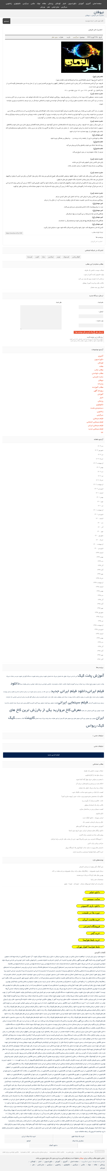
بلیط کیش (14, 982)
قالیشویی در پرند (87, 1078)
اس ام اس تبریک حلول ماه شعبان (67, 676)
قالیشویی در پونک (74, 1078)
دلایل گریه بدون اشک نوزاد (23, 1028)
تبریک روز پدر (58, 989)
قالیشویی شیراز (23, 1078)
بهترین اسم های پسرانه (56, 985)
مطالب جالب (98, 370)
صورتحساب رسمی (85, 1042)
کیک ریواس (95, 726)
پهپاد (12, 1110)
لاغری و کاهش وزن (28, 703)
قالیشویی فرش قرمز (98, 1081)
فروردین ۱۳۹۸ (98, 629)
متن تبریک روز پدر (99, 1089)
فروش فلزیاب (91, 1060)
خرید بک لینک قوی (78, 1136)
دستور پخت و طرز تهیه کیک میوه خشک (39, 1024)
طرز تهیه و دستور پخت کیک (72, 1046)
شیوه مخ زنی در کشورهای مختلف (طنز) (19, 1039)
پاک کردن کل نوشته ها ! (84, 332)
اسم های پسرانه (15, 967)
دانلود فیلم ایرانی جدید (69, 691)
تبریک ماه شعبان (52, 676)
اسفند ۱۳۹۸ (99, 586)
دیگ (43, 257)
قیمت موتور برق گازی (41, 703)
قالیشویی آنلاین (12, 1064)
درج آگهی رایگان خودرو (76, 1021)
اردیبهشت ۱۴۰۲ (98, 484)
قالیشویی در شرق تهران (11, 1071)
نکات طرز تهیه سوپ (65, 1106)
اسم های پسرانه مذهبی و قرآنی (84, 971)
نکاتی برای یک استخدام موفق (94, 805)
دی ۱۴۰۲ (100, 471)
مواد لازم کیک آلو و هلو (97, 1099)
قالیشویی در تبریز (86, 1071)
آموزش (81, 4)
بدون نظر (55, 37)
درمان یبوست (7, 692)
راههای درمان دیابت (98, 697)
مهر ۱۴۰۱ (100, 501)
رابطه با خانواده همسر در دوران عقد (62, 1032)
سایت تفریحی (98, 377)
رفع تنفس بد (88, 697)
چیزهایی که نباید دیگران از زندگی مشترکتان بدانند (72, 1117)
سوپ (100, 1039)
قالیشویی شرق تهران (36, 1078)
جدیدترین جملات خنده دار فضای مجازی (92, 996)
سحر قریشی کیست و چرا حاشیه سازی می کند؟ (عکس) (44, 1035)
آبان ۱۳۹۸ (100, 604)
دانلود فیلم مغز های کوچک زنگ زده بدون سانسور (27, 1017)
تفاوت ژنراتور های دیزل (91, 992)
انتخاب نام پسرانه (10, 974)
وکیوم (63, 1110)
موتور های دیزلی (55, 1099)
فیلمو (29, 1141)
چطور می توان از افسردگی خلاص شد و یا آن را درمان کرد (52, 1114)
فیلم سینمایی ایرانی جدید (46, 1064)
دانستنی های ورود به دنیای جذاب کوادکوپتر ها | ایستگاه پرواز (84, 847)
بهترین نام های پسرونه (89, 989)
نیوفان (100, 380)
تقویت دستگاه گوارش (29, 676)
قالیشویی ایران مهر (61, 1067)
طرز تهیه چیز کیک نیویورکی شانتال (20, 1046)
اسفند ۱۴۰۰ (99, 518)
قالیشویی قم (86, 1081)
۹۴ (102, 433)
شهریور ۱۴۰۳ (99, 450)
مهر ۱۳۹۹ (100, 574)
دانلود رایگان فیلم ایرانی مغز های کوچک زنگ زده (60, 1007)
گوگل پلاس (76, 257)
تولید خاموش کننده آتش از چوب (94, 274)
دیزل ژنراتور (80, 1032)
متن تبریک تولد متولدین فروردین (36, 1085)
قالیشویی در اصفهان (12, 1067)
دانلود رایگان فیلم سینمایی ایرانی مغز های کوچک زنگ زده (23, 1007)
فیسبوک (66, 257)
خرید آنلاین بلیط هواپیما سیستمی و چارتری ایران (88, 852)
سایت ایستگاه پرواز (70, 1035)
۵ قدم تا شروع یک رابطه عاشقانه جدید (88, 1132)
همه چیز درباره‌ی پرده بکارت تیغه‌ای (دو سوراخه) (82, 1110)
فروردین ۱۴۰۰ (98, 548)
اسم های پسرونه (68, 971)
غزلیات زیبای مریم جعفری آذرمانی (53, 1056)
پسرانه (100, 384)
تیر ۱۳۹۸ (100, 621)
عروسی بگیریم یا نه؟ (12, 1049)
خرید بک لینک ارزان (29, 1136)
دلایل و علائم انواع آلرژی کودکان (44, 1028)
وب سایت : (99, 321)
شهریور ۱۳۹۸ (99, 612)
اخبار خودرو (21, 960)
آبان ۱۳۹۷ (100, 651)
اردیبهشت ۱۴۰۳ (98, 463)
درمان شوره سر (32, 692)
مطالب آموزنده (97, 387)
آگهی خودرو (84, 960)
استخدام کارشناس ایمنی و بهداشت (93, 967)
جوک (38, 4)
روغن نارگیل (80, 697)
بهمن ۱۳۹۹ (99, 557)
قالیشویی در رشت (43, 1071)
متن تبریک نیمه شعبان (16, 703)
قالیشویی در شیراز (53, 1074)
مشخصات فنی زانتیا (97, 879)
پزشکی (50, 4)
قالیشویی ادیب (100, 1067)
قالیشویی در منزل (99, 1078)
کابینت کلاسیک (96, 1121)
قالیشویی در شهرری (81, 1074)
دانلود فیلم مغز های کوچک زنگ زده (80, 1017)
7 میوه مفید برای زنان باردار (95, 957)
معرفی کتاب (17, 1092)
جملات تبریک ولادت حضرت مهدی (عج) (66, 996)
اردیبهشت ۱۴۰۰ (98, 544)
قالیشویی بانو (49, 1067)
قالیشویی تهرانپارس (27, 1067)
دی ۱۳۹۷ (100, 642)
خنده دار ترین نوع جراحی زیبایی (36, 1003)
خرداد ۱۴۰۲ (99, 480)
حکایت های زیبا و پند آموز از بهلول (93, 283)
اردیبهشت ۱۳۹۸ (98, 625)
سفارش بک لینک (78, 1141)
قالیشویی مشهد (67, 1081)
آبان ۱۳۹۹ (100, 569)
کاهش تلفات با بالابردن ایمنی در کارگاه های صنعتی (52, 1121)
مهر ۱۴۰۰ (100, 531)
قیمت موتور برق (52, 703)
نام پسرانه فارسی (62, 1103)
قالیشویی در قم (25, 1074)
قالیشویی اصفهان (89, 1067)
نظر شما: (59, 302)
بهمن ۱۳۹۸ (99, 591)
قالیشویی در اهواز (99, 1071)
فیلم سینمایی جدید (95, 429)
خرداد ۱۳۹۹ (99, 578)
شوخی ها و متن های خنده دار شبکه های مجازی (47, 1039)
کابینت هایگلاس (12, 1117)
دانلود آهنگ (53, 1145)
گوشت (53, 1128)
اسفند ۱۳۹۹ (99, 552)
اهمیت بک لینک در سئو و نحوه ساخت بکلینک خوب (87, 792)
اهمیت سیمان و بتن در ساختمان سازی (91, 809)
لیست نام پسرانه (59, 1085)
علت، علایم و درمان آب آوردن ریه (92, 800)
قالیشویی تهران (39, 1067)
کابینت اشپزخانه (32, 1117)
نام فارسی (28, 1099)
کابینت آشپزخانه (44, 1117)
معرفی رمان (73, 1092)
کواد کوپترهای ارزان (76, 1124)
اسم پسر (59, 971)
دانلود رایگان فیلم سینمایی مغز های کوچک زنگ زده (87, 1010)
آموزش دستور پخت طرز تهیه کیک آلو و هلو (89, 826)
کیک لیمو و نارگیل (14, 1124)
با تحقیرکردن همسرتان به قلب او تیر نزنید (56, 982)
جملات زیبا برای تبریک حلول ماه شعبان (91, 788)
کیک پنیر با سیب (67, 1128)
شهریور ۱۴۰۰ (99, 535)
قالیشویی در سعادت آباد (28, 1071)
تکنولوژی (17, 4)
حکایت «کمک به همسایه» (59, 684)
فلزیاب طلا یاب (65, 1060)
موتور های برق (75, 718)
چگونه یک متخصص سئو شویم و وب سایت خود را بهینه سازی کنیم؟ (82, 796)
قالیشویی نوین (45, 1081)
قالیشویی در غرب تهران (39, 1074)
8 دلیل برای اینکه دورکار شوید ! (44, 957)
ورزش (42, 7)
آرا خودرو (29, 957)
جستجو (6, 21)
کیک (11, 718)
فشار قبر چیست (80, 1060)
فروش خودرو (13, 1056)
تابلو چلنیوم (99, 813)
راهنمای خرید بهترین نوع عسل (39, 1032)
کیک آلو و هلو (33, 1124)
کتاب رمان (23, 1121)
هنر (48, 7)
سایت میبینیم (93, 899)
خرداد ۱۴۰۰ (99, 540)
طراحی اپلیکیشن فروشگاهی (43, 1042)
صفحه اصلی (97, 4)
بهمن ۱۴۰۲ (99, 467)
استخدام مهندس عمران (33, 964)
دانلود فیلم (94, 892)
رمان (4, 1032)
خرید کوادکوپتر (52, 1003)
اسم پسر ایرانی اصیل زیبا (13, 971)
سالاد (89, 1035)
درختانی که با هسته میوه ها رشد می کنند (91, 279)
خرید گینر (95, 933)
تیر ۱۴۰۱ (100, 505)
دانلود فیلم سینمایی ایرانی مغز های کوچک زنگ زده (26, 1014)
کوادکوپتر (102, 1124)
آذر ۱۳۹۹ (100, 565)
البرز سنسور (55, 974)
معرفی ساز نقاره (86, 711)
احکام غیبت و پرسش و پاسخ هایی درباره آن (89, 783)
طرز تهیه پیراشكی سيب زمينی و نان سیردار (47, 1046)
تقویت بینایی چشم (41, 676)
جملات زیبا (86, 684)
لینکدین (51, 257)
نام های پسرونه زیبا (88, 1103)
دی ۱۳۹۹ (100, 561)
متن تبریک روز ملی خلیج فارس (14, 1085)
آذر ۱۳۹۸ (100, 599)
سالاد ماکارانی (82, 1035)
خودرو (80, 1007)
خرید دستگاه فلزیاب (78, 1003)
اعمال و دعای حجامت (67, 974)
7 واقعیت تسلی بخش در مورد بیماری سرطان (70, 957)
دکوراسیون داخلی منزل (93, 1032)
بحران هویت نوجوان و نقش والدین (30, 982)
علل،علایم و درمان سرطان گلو (38, 697)
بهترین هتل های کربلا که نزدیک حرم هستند (90, 875)
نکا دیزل (30, 1106)
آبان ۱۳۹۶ (100, 659)
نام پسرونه (35, 1103)
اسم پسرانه (51, 971)
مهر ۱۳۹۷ (100, 655)
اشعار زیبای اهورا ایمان (97, 974)
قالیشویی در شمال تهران (96, 1074)
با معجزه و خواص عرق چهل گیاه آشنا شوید (89, 779)
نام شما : (100, 302)
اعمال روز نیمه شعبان (97, 287)
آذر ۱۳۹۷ (100, 646)
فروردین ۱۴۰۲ (98, 488)
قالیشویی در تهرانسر (73, 1071)
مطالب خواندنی (97, 373)
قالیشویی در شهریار (67, 1074)
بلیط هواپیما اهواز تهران (88, 946)
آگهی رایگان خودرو (73, 960)
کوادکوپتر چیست (47, 1124)
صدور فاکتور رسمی (98, 1042)
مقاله (44, 4)
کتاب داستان (31, 1121)
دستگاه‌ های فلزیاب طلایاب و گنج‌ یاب (78, 1028)
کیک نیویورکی (93, 1128)
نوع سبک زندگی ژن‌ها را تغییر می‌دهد (85, 1106)
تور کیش (42, 992)
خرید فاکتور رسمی (64, 1003)
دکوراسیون (72, 4)
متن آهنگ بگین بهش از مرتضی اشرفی (91, 866)
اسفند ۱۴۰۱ (99, 493)
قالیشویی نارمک (55, 1081)
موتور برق (92, 718)
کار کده (72, 1121)
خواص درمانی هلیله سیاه (27, 684)
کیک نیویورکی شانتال (80, 1128)
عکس (33, 4)
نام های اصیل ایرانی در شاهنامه (14, 1099)
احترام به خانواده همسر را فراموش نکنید (40, 960)
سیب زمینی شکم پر (75, 1039)
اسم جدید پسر (70, 967)
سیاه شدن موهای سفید (61, 697)
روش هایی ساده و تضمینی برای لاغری (91, 835)
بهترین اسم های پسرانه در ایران (36, 985)
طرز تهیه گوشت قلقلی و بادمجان (35, 1049)
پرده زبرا (44, 1110)
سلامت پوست (72, 697)
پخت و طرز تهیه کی (53, 1110)
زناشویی (9, 4)
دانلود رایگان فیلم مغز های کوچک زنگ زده (26, 1010)
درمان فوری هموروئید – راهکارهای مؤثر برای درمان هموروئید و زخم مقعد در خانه (77, 871)
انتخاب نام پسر (21, 974)
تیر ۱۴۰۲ (100, 476)
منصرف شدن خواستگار (9, 1096)
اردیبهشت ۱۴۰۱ (98, 510)
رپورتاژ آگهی (98, 391)
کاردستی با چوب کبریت (82, 1121)
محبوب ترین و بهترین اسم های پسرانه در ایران (40, 1089)
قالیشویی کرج (35, 1081)
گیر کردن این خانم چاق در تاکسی (40, 1128)
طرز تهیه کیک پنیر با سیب (55, 1049)
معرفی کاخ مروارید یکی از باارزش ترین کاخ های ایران (39, 1092)
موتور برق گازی (84, 718)
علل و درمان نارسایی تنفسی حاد (19, 697)
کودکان (57, 4)
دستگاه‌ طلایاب (10, 1024)
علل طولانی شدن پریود (27, 1053)
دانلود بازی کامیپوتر (90, 906)
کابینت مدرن (22, 1117)
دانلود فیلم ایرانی (66, 1014)
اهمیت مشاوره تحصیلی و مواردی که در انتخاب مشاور (47, 978)
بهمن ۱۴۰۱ (99, 497)
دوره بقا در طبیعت (91, 912)
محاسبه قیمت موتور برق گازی (66, 1089)
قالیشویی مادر (77, 1081)
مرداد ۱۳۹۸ (99, 616)
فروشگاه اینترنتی (91, 926)
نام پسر (78, 1103)
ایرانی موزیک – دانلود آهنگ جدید (93, 818)
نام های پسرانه (100, 1103)
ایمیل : (100, 312)
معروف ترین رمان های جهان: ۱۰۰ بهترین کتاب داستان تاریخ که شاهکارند (58, 1096)
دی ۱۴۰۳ (100, 446)
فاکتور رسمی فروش (25, 1056)
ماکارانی (50, 1085)
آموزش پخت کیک (91, 676)
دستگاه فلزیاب (20, 1024)
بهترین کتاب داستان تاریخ (72, 989)
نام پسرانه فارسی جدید (47, 1103)
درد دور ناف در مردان (44, 692)
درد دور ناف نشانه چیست (16, 1021)
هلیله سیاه (52, 718)
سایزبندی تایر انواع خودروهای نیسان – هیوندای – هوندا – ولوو (83, 884)
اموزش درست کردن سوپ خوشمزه (39, 974)
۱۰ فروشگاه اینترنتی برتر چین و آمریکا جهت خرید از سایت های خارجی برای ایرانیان (77, 839)
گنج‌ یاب (58, 1128)
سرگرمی (26, 4)
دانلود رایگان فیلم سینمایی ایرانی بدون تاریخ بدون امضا (86, 830)
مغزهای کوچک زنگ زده (25, 1096)
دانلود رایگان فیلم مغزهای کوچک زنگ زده (56, 1010)
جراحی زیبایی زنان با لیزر (95, 843)
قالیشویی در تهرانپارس (57, 1071)
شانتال (66, 1039)
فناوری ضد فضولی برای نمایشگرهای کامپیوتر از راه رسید (40, 1060)
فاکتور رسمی (37, 1056)
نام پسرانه (72, 1103)
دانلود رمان (85, 1014)
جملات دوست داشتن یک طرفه (94, 270)
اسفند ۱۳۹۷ (99, 633)
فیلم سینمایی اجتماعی (95, 422)
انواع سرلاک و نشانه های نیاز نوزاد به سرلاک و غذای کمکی (85, 978)
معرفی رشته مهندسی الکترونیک (88, 1092)
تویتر (58, 257)
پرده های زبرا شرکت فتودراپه (30, 1110)
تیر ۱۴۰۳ (100, 454)
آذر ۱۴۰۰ (100, 527)
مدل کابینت (20, 1089)
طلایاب (22, 1049)
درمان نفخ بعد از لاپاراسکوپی (94, 775)
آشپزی (88, 4)
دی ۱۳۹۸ (100, 595)
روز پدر (102, 1035)
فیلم (80, 1064)
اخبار (64, 4)
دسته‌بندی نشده (97, 408)
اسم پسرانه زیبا (27, 971)
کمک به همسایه (19, 718)
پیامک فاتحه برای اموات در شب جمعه (84, 1114)
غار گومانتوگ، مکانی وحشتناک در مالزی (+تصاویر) (81, 1056)
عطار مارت (51, 697)
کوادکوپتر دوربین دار (91, 1124)
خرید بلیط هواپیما (91, 940)
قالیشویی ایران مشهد (75, 1067)
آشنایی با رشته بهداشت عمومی (15, 957)
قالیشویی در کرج (62, 1078)
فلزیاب (72, 1060)
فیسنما (29, 257)
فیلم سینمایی (98, 419)
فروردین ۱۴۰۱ (98, 514)
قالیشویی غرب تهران (10, 1078)
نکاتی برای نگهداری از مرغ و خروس (46, 1106)
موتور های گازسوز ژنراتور (63, 718)
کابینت (30, 718)
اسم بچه (78, 967)
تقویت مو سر (18, 676)
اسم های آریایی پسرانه (56, 967)
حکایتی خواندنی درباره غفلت (43, 684)
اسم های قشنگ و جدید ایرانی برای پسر (34, 967)
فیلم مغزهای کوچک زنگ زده (27, 1064)
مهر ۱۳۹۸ (100, 608)
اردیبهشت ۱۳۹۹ (98, 582)
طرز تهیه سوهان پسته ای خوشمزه (22, 1042)
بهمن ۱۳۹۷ (99, 638)
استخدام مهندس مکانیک (16, 964)
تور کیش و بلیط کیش (32, 992)
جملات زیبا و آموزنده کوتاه (74, 684)
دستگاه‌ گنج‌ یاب (61, 1028)
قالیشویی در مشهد (13, 1074)
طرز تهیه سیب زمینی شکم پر (91, 1046)
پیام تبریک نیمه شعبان (41, 718)
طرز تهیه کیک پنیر (71, 1049)
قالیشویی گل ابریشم (23, 1081)
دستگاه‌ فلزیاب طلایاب (98, 1028)
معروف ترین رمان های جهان (92, 1096)
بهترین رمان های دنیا (17, 985)
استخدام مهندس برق (48, 964)
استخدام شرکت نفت (63, 964)
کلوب (37, 257)
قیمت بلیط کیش (10, 1081)
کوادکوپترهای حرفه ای (61, 1124)
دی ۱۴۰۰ (100, 523)
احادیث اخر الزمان (95, 30)
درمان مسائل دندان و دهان (20, 692)
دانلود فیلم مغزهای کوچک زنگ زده (56, 1017)
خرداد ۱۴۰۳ (99, 459)
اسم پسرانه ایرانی (40, 971)
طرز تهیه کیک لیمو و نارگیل (86, 1049)
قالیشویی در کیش (50, 1078)
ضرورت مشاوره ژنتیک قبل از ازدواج (66, 1042)
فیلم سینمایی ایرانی (95, 426)
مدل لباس (55, 7)
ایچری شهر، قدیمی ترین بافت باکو (17, 978)
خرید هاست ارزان (91, 919)
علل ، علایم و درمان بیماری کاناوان (66, 1053)
